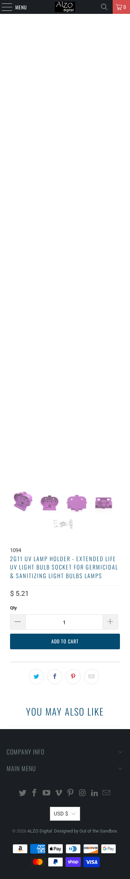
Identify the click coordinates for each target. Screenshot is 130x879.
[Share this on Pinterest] (73, 676)
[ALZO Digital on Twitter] (22, 793)
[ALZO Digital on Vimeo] (58, 793)
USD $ (61, 814)
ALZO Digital (39, 831)
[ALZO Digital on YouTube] (47, 793)
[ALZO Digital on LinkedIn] (94, 793)
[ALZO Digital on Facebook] (34, 793)
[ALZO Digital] (65, 7)
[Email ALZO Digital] (107, 793)
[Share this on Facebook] (54, 676)
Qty (13, 607)
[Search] (104, 7)
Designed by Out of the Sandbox (85, 831)
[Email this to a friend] (91, 676)
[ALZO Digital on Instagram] (83, 793)
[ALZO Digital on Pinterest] (71, 793)
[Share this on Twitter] (36, 676)
